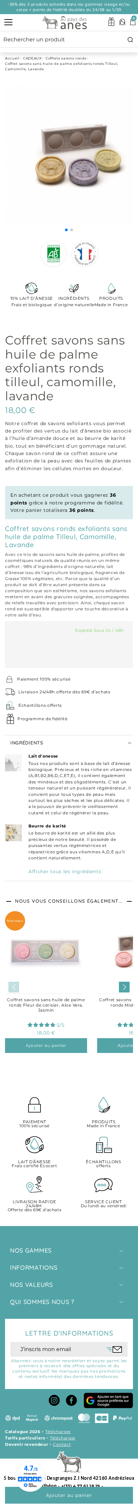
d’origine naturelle (73, 301)
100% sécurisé (34, 1124)
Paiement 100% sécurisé (43, 679)
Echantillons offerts (40, 705)
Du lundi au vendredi (104, 1204)
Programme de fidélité (42, 718)
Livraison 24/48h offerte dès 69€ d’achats (64, 691)
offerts (103, 1164)
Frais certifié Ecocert (34, 1164)
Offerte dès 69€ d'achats (34, 1206)
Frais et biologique (31, 301)
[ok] (114, 1349)
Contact (62, 1444)
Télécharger (58, 1431)
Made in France (111, 301)
